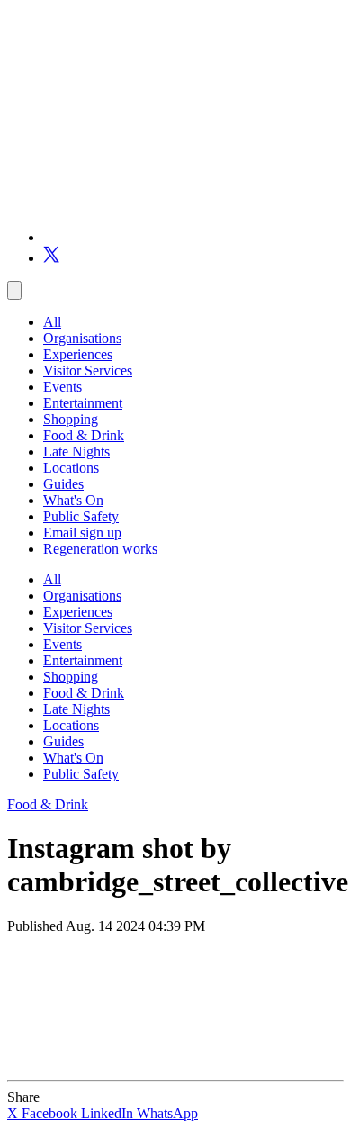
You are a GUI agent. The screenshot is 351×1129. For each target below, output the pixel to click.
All (52, 322)
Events (62, 386)
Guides (63, 484)
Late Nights (76, 451)
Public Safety (81, 516)
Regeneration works (100, 548)
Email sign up (82, 532)
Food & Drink (83, 435)
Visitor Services (87, 370)
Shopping (70, 419)
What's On (73, 500)
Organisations (82, 338)
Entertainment (82, 403)
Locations (71, 467)
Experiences (77, 354)
